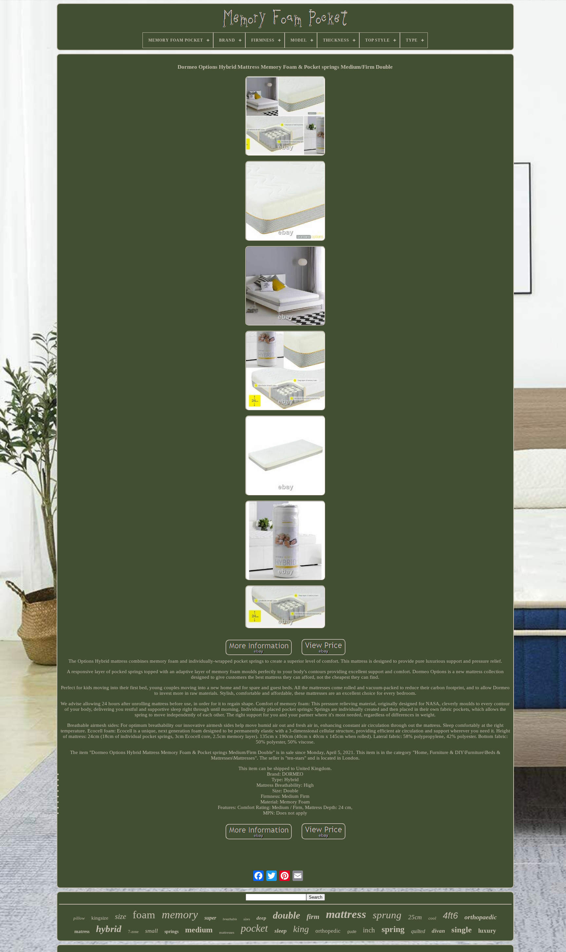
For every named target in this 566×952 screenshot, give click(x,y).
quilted (418, 931)
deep (261, 918)
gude (351, 932)
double (286, 915)
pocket (254, 928)
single (461, 929)
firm (313, 916)
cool (432, 918)
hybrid (109, 929)
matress (81, 931)
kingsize (99, 918)
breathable (230, 919)
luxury (487, 930)
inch (369, 930)
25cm (415, 917)
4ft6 (450, 916)
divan (438, 931)
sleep (280, 930)
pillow (79, 918)
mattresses (226, 932)
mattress (346, 914)
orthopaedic (480, 917)
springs (171, 931)
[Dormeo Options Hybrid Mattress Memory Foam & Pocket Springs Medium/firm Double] (285, 116)
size (120, 916)
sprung (387, 915)
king (301, 929)
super (210, 918)
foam (144, 915)
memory (180, 914)
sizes (246, 919)
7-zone (133, 931)
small (151, 930)
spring (393, 929)
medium (199, 929)
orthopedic (328, 931)
